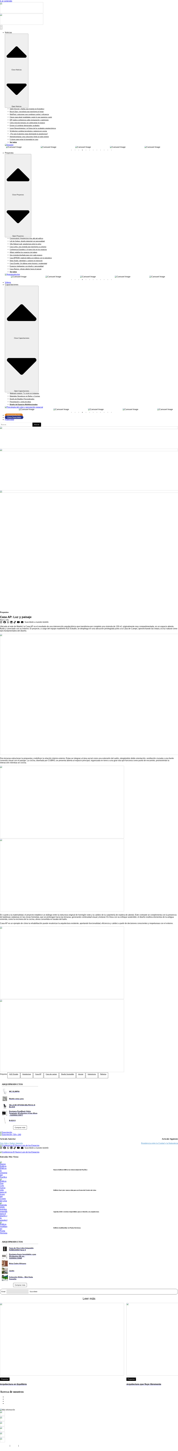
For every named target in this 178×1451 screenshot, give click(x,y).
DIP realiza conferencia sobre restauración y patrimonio (29, 120)
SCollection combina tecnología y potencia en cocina (28, 131)
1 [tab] (71, 150)
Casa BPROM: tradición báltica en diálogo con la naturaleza (31, 258)
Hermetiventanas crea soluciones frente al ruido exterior (29, 137)
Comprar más (20, 1127)
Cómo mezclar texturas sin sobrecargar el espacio (27, 123)
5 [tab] (86, 150)
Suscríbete (33, 1292)
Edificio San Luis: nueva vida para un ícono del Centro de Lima (74, 1190)
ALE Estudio (13, 1074)
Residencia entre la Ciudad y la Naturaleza (159, 1143)
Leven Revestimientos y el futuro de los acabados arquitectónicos (33, 128)
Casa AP (38, 1074)
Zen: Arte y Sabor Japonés (11, 1143)
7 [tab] (93, 150)
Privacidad (4, 1446)
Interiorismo (92, 1074)
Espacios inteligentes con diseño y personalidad (26, 266)
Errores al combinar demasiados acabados (25, 125)
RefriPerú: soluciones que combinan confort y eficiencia (29, 114)
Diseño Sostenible (67, 1074)
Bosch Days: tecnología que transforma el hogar (27, 112)
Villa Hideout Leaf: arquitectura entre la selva (25, 244)
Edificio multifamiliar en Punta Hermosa (67, 1228)
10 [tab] (104, 150)
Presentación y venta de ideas (20, 402)
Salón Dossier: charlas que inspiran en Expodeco (27, 109)
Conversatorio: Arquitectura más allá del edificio (26, 238)
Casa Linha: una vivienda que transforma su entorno (28, 247)
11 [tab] (108, 150)
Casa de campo (51, 1074)
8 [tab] (97, 150)
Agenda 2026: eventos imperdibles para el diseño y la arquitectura (76, 1212)
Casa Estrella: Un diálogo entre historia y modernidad (28, 263)
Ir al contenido (6, 1)
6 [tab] (89, 150)
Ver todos (13, 142)
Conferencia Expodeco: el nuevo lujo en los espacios (28, 249)
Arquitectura (26, 1074)
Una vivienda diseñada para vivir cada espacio (26, 255)
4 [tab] (82, 150)
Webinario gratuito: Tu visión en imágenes (24, 393)
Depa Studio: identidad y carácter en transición (26, 261)
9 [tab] (100, 150)
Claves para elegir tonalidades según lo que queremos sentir (31, 117)
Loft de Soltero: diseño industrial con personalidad (27, 241)
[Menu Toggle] (1, 27)
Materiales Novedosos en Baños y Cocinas (25, 396)
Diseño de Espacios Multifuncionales (24, 404)
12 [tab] (111, 150)
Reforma (103, 1074)
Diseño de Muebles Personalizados (22, 399)
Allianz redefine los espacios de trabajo (23, 252)
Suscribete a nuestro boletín (37, 622)
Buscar (36, 425)
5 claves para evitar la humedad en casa (24, 139)
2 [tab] (75, 150)
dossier (80, 1074)
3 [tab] (78, 150)
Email (3, 1292)
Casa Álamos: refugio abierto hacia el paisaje (25, 269)
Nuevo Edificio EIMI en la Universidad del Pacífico (70, 1170)
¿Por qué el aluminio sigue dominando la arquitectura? (29, 134)
